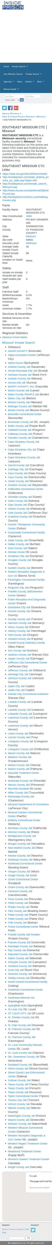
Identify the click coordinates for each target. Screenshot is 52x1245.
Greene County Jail (19, 611)
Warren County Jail (19, 1107)
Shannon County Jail (20, 973)
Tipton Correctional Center (23, 1096)
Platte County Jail (18, 914)
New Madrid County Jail (22, 847)
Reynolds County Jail (20, 954)
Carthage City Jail (18, 469)
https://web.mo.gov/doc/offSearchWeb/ (25, 173)
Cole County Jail (18, 512)
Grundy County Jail (19, 619)
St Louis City (15, 1009)
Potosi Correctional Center (23, 926)
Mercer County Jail (19, 784)
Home (5, 1229)
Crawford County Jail (20, 516)
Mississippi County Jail (21, 796)
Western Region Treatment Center (28, 1143)
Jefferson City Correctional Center (27, 662)
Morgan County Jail (19, 843)
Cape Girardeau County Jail (24, 457)
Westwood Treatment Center (24, 1151)
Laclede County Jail (19, 701)
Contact (20, 1229)
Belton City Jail (17, 398)
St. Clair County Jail (19, 1025)
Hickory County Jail (19, 630)
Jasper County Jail (19, 658)
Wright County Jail (19, 1167)
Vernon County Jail (19, 1104)
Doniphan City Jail (19, 555)
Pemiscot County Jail (20, 891)
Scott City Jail (16, 969)
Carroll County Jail (19, 465)
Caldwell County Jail (20, 429)
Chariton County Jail (20, 484)
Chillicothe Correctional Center (25, 488)
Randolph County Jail (20, 946)
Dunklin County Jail (19, 567)
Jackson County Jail (20, 654)
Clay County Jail (17, 504)
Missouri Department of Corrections (28, 804)
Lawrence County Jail (21, 717)
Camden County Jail (20, 437)
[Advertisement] (26, 36)
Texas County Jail (18, 1092)
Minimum (31, 243)
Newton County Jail (19, 855)
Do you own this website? (40, 1188)
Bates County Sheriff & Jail (24, 394)
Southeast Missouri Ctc (21, 997)
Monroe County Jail (19, 832)
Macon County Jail (19, 753)
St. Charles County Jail (21, 1017)
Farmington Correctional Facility (26, 579)
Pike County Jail (17, 910)
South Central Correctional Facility (27, 981)
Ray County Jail (17, 950)
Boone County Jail (19, 410)
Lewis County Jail (18, 733)
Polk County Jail (17, 922)
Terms (12, 1229)
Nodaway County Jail (20, 859)
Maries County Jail (19, 765)
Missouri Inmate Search (18, 342)
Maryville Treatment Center (23, 772)
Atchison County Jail (20, 374)
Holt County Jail (17, 634)
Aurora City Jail (17, 382)
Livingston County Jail (21, 741)
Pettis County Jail (18, 902)
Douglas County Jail (20, 559)
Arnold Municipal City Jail (23, 370)
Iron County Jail (17, 650)
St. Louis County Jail (20, 1052)
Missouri (41, 116)
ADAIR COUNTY (18, 350)
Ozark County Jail (18, 887)
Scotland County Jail (20, 966)
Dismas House (17, 551)
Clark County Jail (18, 500)
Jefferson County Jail (20, 670)
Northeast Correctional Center (25, 863)
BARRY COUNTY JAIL (21, 386)
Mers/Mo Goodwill (18, 788)
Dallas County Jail (18, 544)
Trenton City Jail (17, 1100)
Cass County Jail (18, 473)
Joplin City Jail (16, 686)
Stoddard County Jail (20, 1064)
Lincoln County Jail (19, 737)
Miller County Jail (18, 792)
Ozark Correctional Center (23, 879)
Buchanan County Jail (21, 421)
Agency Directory (10, 113)
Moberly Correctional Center (24, 820)
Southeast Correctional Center (25, 989)
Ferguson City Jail (18, 587)
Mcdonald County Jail (21, 780)
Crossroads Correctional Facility (26, 532)
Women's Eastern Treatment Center (28, 1159)
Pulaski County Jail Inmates (24, 934)
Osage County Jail (19, 875)
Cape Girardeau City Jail (22, 449)
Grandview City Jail (19, 607)
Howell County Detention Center (26, 642)
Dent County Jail (18, 548)
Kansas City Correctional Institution (28, 694)
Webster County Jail (20, 1123)
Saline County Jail (18, 958)
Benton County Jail (19, 402)
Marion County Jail (19, 768)
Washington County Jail (22, 1115)
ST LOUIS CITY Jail (20, 1013)
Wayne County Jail (19, 1119)
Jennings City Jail (18, 674)
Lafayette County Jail (20, 713)
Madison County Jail (19, 757)
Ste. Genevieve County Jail (24, 1056)
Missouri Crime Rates (14, 337)
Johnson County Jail (20, 678)
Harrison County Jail (20, 623)
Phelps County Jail (19, 906)
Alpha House (16, 362)
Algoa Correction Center (22, 354)
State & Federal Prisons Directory (18, 116)
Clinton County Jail (19, 508)
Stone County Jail (18, 1068)
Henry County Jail (18, 627)
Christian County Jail (20, 496)
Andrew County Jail (19, 366)
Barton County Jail (19, 390)
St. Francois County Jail (22, 1029)
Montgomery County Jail (22, 835)
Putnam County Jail (19, 942)
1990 (29, 216)
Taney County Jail (18, 1084)
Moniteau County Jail (20, 828)
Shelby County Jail (19, 977)
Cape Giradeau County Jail (23, 441)
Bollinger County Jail (20, 406)
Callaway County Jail (20, 433)
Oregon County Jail (19, 871)
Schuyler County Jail (20, 962)
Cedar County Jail (18, 481)
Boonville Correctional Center (25, 414)
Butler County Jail (18, 425)
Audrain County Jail (19, 378)
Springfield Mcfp (17, 1005)
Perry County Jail (18, 899)
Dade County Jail (18, 540)
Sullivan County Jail (19, 1080)
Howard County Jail (19, 638)
